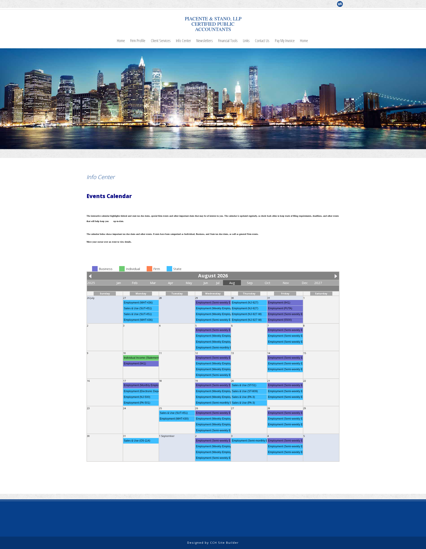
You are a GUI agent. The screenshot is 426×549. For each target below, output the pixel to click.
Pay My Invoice (285, 40)
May (189, 282)
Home (121, 40)
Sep (250, 282)
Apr (170, 282)
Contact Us (262, 40)
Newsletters (204, 40)
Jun (205, 282)
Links (246, 40)
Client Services (161, 40)
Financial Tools (228, 40)
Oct (267, 282)
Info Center (183, 40)
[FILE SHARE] (340, 4)
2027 (318, 282)
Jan (118, 282)
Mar (153, 282)
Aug (232, 282)
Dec (305, 282)
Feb (135, 282)
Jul (217, 282)
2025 (91, 282)
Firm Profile (137, 40)
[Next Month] (335, 275)
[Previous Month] (91, 275)
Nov (286, 282)
